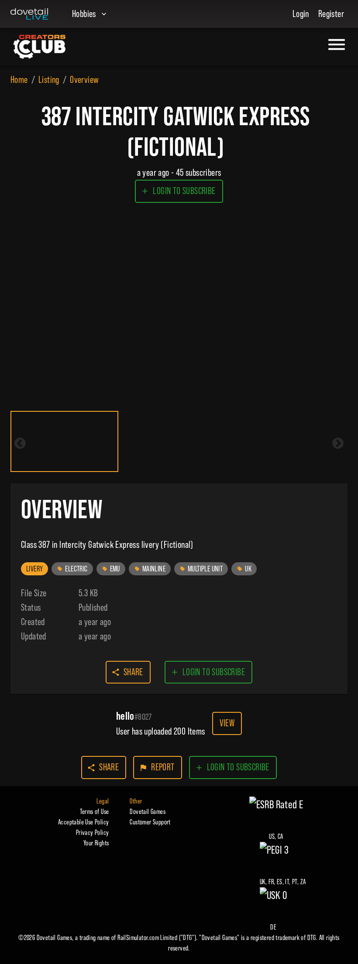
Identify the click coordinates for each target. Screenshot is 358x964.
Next (338, 444)
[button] (34, 568)
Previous (20, 444)
